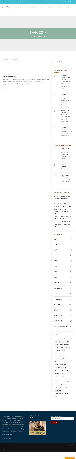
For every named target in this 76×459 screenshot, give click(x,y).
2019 (55, 250)
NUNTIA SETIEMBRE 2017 (9, 76)
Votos (56, 396)
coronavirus (57, 350)
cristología (64, 350)
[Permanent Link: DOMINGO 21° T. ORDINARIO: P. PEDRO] (57, 129)
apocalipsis (61, 341)
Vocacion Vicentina (61, 326)
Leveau (56, 364)
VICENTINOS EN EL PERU (32, 7)
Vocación (68, 7)
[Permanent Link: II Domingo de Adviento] (57, 177)
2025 (55, 277)
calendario (57, 347)
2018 (55, 244)
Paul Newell (57, 222)
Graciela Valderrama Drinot (61, 196)
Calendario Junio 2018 (60, 219)
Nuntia (56, 310)
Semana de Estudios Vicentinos (61, 379)
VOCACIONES (58, 390)
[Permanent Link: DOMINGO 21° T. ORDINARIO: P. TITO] (57, 96)
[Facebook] (68, 2)
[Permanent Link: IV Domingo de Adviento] (57, 150)
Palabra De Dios (59, 7)
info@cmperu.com (13, 1)
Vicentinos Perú (58, 387)
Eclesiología (67, 353)
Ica (67, 358)
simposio (63, 381)
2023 (55, 272)
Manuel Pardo (63, 364)
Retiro (63, 373)
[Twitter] (65, 2)
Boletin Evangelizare (64, 344)
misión (56, 370)
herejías (62, 358)
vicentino (63, 384)
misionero (64, 367)
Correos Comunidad (6, 438)
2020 (55, 255)
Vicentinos (10, 73)
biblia (67, 341)
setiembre (57, 381)
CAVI (15, 13)
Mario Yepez (57, 367)
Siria (68, 381)
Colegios (68, 347)
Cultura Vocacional (59, 353)
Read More (5, 88)
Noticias (42, 7)
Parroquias (58, 315)
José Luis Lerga (63, 361)
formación (57, 358)
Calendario (24, 1)
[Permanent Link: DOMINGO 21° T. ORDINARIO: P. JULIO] (57, 113)
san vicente (57, 376)
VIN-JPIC (66, 387)
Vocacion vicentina (59, 393)
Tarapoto (57, 384)
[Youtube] (72, 2)
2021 (55, 261)
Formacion (58, 299)
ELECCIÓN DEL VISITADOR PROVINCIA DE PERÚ (62, 211)
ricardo (56, 209)
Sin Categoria (58, 321)
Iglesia (56, 361)
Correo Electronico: (56, 416)
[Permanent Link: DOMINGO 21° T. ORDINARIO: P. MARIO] (57, 78)
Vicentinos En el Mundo (19, 7)
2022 (55, 266)
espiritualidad (57, 356)
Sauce (63, 376)
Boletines (57, 283)
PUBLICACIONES (50, 7)
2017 (55, 239)
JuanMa (3, 449)
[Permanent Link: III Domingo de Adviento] (57, 167)
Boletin (56, 344)
